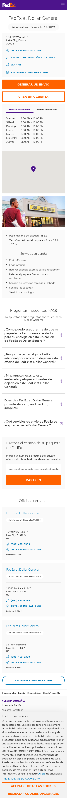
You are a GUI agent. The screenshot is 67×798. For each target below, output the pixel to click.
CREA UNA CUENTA (25, 95)
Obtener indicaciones (23, 50)
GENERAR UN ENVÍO (26, 83)
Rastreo (33, 480)
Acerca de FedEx (11, 705)
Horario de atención (20, 109)
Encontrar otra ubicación (29, 72)
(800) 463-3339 (20, 544)
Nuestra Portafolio (12, 709)
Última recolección (47, 109)
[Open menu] (62, 5)
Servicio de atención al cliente (30, 57)
